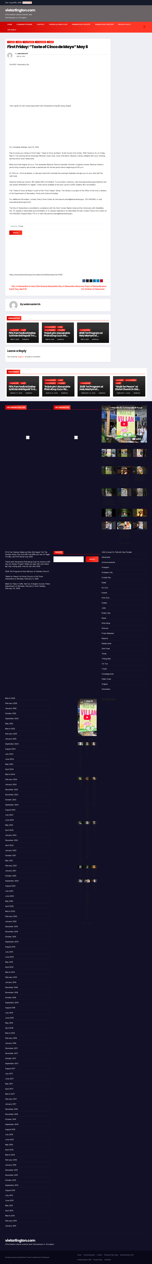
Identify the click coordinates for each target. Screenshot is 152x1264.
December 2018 (11, 987)
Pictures (105, 628)
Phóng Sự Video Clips (58, 24)
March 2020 (10, 911)
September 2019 (11, 942)
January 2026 (10, 708)
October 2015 (10, 1180)
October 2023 (10, 800)
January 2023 (10, 835)
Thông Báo (60, 330)
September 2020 (12, 881)
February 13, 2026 (88, 393)
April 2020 (9, 906)
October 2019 (10, 937)
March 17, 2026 (16, 393)
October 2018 (10, 997)
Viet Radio (11, 30)
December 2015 (11, 1170)
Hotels (104, 603)
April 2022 (9, 845)
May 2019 (9, 962)
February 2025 (11, 734)
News (104, 618)
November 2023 (11, 795)
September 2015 (11, 1185)
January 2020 (10, 921)
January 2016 (10, 1165)
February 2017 (11, 1099)
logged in (21, 357)
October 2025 (10, 713)
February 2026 (11, 703)
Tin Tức (105, 664)
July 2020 (9, 891)
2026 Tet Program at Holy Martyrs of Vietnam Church (91, 335)
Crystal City (106, 577)
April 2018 (9, 1028)
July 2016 (9, 1134)
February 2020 (11, 916)
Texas (104, 654)
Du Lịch (105, 588)
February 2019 (11, 977)
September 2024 (12, 744)
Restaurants (106, 643)
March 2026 (10, 698)
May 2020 (9, 901)
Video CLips (106, 679)
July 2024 (9, 754)
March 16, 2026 (52, 393)
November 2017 (11, 1053)
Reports (105, 638)
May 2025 (9, 724)
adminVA (25, 339)
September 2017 (11, 1063)
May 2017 (9, 1084)
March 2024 (10, 774)
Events (19, 42)
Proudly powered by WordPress (15, 1257)
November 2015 (11, 1175)
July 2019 (9, 952)
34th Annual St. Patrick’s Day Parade (117, 552)
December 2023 (11, 789)
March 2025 (10, 729)
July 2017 (9, 1074)
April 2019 (9, 967)
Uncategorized (40, 42)
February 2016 (11, 1160)
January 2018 (10, 1043)
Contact (41, 24)
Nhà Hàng (106, 623)
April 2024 (9, 769)
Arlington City (14, 330)
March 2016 (10, 1155)
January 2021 (10, 871)
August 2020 (10, 886)
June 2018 (9, 1018)
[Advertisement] (24, 88)
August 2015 (10, 1190)
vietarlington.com (20, 10)
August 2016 (10, 1129)
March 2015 (10, 1216)
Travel (104, 669)
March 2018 (10, 1033)
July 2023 (9, 815)
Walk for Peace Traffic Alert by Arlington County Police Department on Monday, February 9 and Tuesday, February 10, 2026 (27, 586)
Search (58, 552)
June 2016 (9, 1140)
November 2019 (11, 932)
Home (9, 24)
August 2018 (10, 1008)
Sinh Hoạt (106, 648)
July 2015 (9, 1195)
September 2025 (12, 718)
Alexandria (119, 380)
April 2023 (9, 830)
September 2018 (11, 1003)
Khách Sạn (106, 613)
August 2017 (10, 1068)
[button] (141, 27)
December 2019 (11, 926)
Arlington (11, 42)
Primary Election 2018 (104, 24)
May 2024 (9, 764)
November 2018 (11, 992)
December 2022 (11, 840)
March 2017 (10, 1094)
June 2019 (9, 957)
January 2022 (10, 850)
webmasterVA (22, 53)
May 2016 (9, 1145)
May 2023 (9, 825)
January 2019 (10, 982)
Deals (104, 583)
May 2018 (9, 1023)
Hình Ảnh (105, 598)
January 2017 (10, 1104)
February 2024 (11, 779)
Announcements (50, 327)
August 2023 (10, 810)
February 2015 (11, 1221)
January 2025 (10, 739)
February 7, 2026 (124, 393)
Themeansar (45, 1257)
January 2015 (10, 1226)
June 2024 (9, 759)
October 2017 (10, 1058)
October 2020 (10, 876)
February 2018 (11, 1038)
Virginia (50, 42)
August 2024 (10, 749)
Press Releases (28, 42)
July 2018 (9, 1013)
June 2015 (9, 1200)
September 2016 (11, 1124)
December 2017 (11, 1048)
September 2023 (12, 805)
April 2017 (9, 1089)
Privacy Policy (124, 24)
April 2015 (9, 1211)
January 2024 (11, 784)
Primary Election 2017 (81, 24)
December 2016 (11, 1109)
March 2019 (10, 972)
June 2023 (9, 820)
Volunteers (106, 689)
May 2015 (9, 1205)
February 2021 (11, 866)
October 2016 (10, 1119)
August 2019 (10, 947)
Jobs (104, 608)
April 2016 (9, 1150)
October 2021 (10, 855)
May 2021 (9, 861)
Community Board (24, 24)
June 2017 (9, 1079)
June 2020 (9, 896)
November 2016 (11, 1114)
